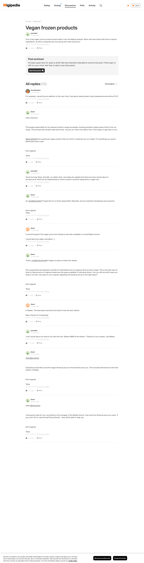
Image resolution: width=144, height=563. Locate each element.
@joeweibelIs (31, 139)
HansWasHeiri (36, 90)
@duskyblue (35, 405)
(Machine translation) (31, 44)
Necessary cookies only (102, 558)
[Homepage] (11, 5)
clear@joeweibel (34, 201)
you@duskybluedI (38, 260)
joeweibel (34, 33)
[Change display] (128, 5)
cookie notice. (72, 561)
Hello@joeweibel (32, 358)
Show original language (43, 44)
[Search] (101, 5)
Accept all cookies (120, 558)
